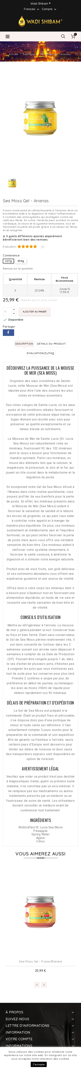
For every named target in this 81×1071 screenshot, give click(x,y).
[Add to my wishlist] (40, 951)
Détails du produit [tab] (51, 343)
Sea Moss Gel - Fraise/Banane (40, 961)
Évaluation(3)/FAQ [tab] (40, 353)
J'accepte (39, 1064)
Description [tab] (24, 343)
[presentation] (37, 985)
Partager (8, 332)
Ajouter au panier (35, 311)
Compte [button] (49, 9)
